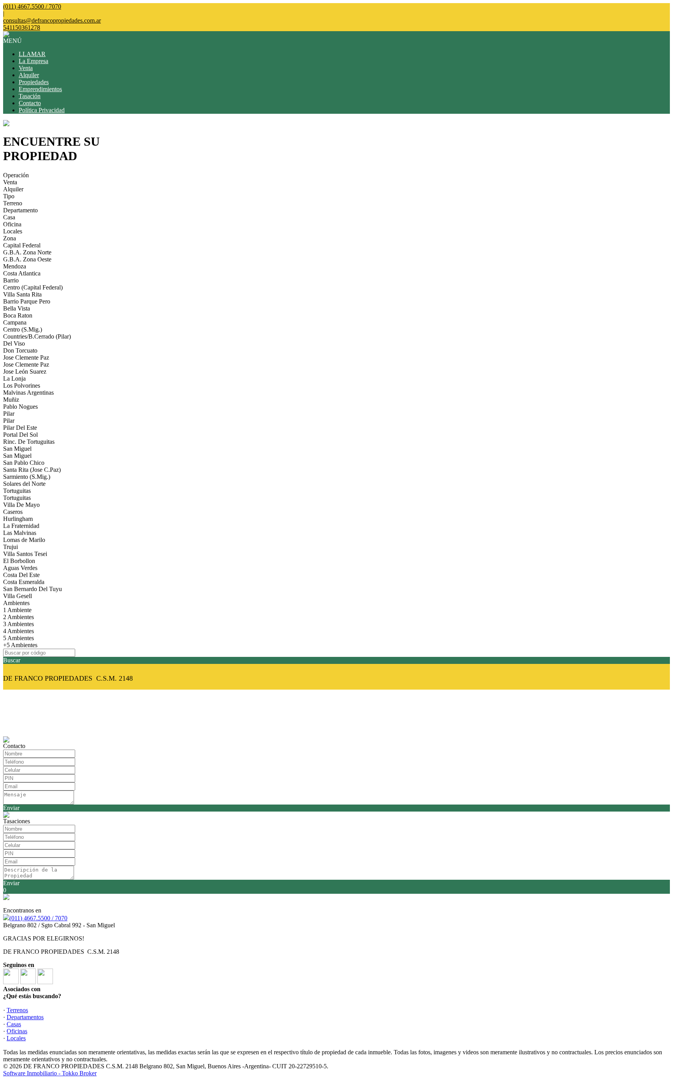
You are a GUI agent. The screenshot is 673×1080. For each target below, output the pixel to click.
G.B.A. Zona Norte (27, 252)
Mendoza (14, 266)
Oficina (12, 224)
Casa (9, 217)
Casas (14, 1024)
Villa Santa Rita (22, 294)
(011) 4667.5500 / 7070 (38, 918)
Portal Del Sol (20, 434)
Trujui (10, 547)
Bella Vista (16, 308)
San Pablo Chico (23, 462)
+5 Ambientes (20, 645)
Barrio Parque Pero (26, 301)
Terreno (12, 203)
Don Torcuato (20, 350)
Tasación (30, 96)
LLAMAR (32, 54)
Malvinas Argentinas (28, 392)
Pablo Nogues (20, 406)
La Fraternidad (21, 525)
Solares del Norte (24, 483)
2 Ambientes (18, 617)
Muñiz (11, 399)
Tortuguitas (17, 490)
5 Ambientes (18, 638)
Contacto (30, 103)
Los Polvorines (21, 385)
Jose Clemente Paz (26, 357)
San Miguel (17, 448)
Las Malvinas (19, 532)
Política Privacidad (42, 110)
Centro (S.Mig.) (22, 329)
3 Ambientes (18, 624)
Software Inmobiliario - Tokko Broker (50, 1073)
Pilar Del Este (20, 427)
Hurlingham (18, 518)
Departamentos (25, 1017)
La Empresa (33, 61)
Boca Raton (17, 315)
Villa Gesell (17, 596)
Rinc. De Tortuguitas (29, 441)
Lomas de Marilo (24, 539)
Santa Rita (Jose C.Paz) (32, 469)
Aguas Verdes (20, 568)
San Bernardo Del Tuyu (32, 589)
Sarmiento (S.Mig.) (26, 476)
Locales (12, 231)
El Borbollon (19, 561)
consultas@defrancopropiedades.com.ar (52, 20)
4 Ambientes (18, 631)
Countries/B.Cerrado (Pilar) (37, 336)
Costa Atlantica (22, 273)
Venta (26, 68)
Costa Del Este (21, 575)
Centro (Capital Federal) (33, 287)
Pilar (8, 413)
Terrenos (17, 1010)
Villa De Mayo (21, 504)
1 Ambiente (17, 610)
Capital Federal (22, 245)
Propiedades (34, 82)
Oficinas (17, 1031)
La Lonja (14, 378)
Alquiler (29, 75)
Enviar (11, 808)
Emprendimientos (40, 89)
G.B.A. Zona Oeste (27, 259)
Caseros (13, 511)
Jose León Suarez (24, 371)
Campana (14, 322)
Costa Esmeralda (23, 582)
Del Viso (14, 343)
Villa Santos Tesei (25, 554)
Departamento (20, 210)
